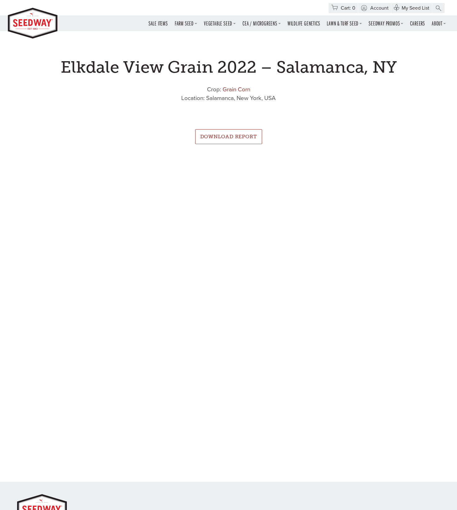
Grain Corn (236, 89)
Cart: (348, 8)
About (437, 23)
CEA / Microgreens (259, 23)
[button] (438, 8)
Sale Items (158, 23)
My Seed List (415, 8)
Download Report (228, 136)
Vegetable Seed (218, 23)
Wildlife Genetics (304, 23)
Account (379, 8)
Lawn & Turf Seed (342, 23)
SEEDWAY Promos (384, 23)
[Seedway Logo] (33, 23)
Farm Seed (184, 23)
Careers (417, 23)
